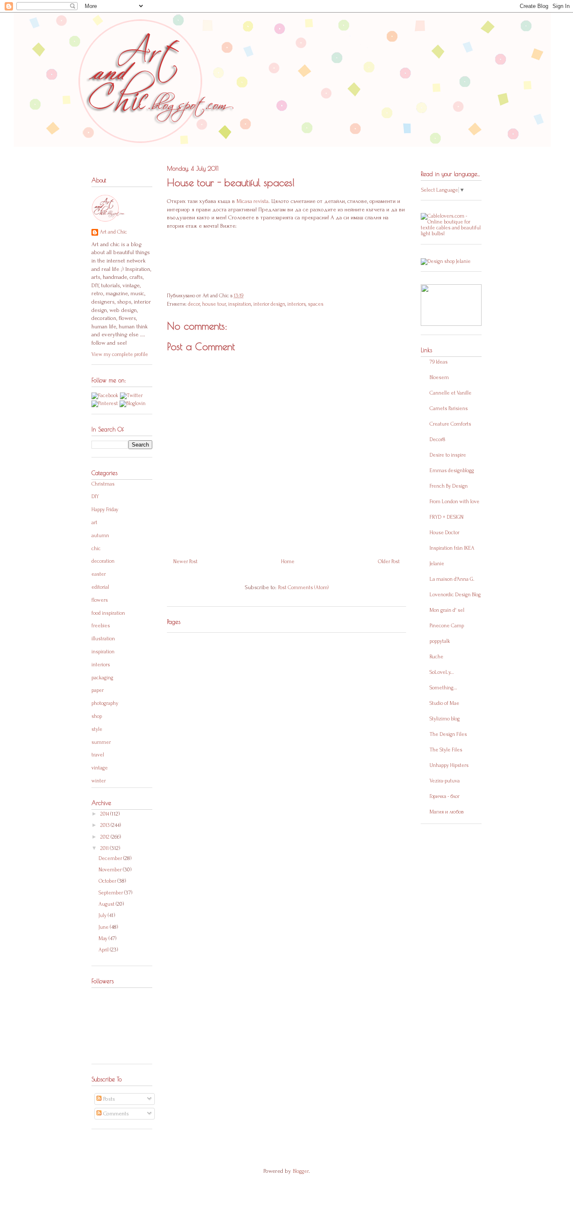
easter (98, 574)
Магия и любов (447, 812)
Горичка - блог (445, 796)
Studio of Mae (444, 703)
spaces (315, 304)
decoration (103, 561)
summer (101, 742)
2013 (105, 825)
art (94, 522)
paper (97, 690)
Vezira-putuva (445, 781)
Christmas (103, 484)
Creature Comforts (450, 424)
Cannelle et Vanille (450, 393)
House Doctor (444, 532)
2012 (105, 837)
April (104, 950)
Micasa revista (252, 201)
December (111, 858)
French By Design (449, 486)
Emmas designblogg (452, 470)
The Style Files (446, 750)
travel (97, 755)
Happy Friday (104, 509)
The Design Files (448, 734)
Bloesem (439, 377)
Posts (108, 1099)
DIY (95, 496)
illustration (103, 639)
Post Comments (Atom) (303, 587)
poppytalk (440, 641)
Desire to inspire (448, 455)
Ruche (436, 657)
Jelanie (437, 563)
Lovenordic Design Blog (455, 595)
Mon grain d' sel (447, 610)
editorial (100, 587)
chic (96, 548)
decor (194, 304)
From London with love (454, 501)
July (103, 915)
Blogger (301, 1171)
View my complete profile (119, 354)
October (108, 881)
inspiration (239, 304)
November (111, 870)
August (107, 904)
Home (287, 561)
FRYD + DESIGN (447, 517)
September (111, 893)
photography (104, 703)
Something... (443, 688)
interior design (269, 304)
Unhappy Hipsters (449, 765)
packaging (102, 678)
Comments (115, 1113)
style (96, 729)
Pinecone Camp (447, 626)
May (104, 938)
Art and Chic (113, 232)
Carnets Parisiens (449, 408)
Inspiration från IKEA (452, 548)
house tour (214, 304)
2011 (105, 848)
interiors (296, 304)
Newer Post (185, 561)
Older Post (389, 561)
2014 (105, 814)
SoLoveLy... (442, 672)
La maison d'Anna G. (452, 579)
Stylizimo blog (445, 719)
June (104, 927)
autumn (100, 535)
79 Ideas (439, 362)
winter (98, 781)
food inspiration (108, 613)
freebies (100, 626)
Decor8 (437, 439)
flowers (99, 600)
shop (96, 716)
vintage (99, 768)
